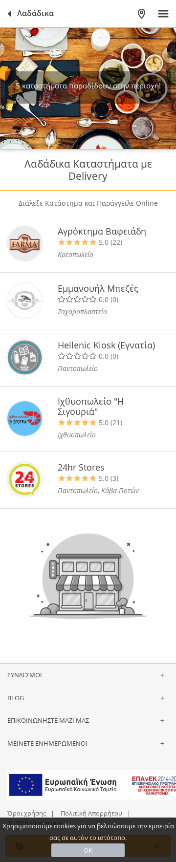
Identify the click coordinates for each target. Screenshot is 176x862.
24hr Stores (81, 467)
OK (88, 850)
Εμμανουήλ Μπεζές (98, 288)
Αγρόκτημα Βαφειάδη (102, 231)
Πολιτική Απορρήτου (91, 813)
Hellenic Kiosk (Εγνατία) (106, 345)
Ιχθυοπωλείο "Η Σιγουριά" (91, 406)
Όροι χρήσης (26, 813)
